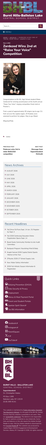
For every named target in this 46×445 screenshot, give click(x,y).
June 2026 (11, 179)
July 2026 (10, 175)
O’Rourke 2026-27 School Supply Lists (20, 259)
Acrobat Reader (11, 426)
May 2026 (10, 183)
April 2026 (11, 186)
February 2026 (13, 194)
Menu (9, 32)
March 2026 (12, 190)
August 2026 (12, 171)
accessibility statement (13, 417)
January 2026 (12, 198)
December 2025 (13, 202)
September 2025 (13, 214)
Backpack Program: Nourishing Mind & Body (22, 248)
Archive (8, 136)
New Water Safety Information (18, 262)
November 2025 (13, 206)
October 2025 (12, 210)
